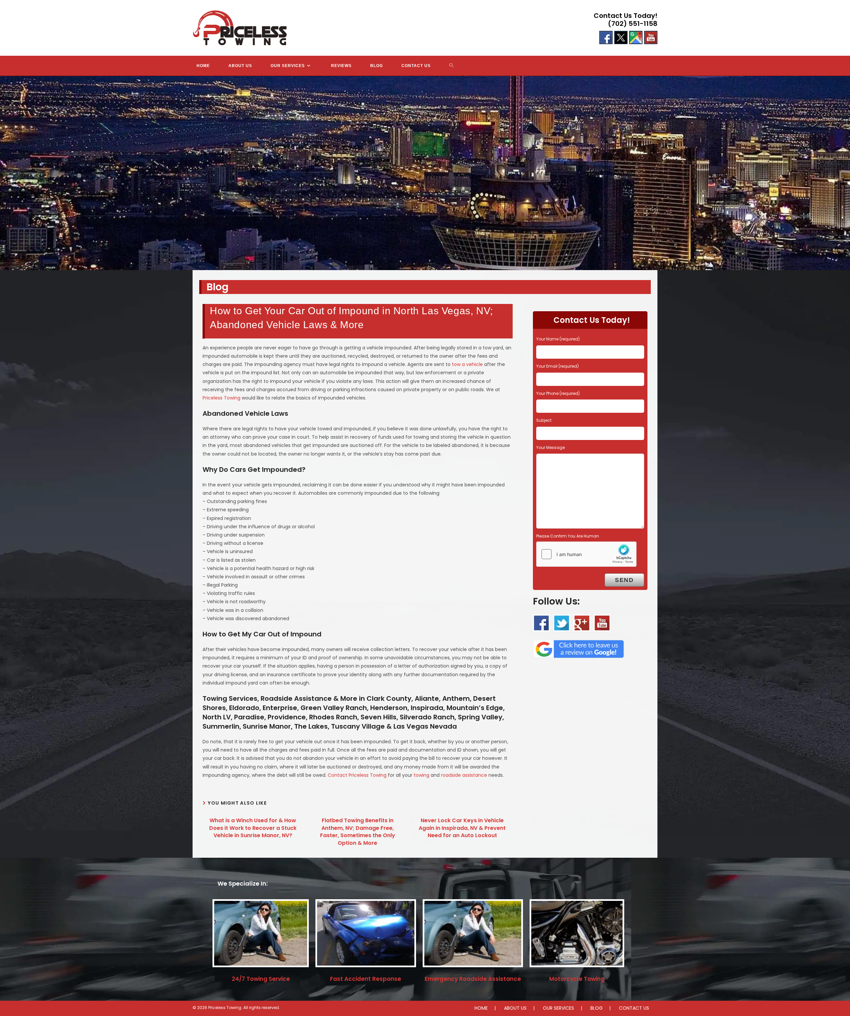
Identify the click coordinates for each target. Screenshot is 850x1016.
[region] (425, 173)
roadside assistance (464, 775)
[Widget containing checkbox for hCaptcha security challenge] (586, 554)
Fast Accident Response (365, 979)
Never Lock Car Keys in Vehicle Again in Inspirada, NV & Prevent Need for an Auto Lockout (462, 828)
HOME (481, 1008)
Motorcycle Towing (577, 979)
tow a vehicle (467, 364)
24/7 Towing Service (261, 979)
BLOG (596, 1008)
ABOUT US (515, 1008)
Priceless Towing (221, 398)
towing (421, 775)
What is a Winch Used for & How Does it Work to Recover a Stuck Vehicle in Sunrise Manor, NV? (253, 828)
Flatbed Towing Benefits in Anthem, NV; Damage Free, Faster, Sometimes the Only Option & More (357, 831)
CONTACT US (634, 1008)
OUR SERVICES (558, 1008)
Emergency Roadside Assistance (473, 979)
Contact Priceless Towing (357, 775)
